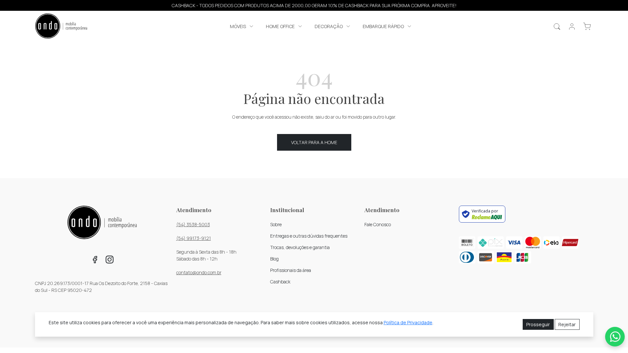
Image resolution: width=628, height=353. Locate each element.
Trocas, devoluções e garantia (300, 247)
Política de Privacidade (408, 322)
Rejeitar (567, 324)
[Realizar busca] (556, 26)
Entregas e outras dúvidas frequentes (308, 236)
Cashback (280, 281)
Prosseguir (538, 324)
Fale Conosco (377, 224)
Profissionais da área (290, 270)
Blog (274, 259)
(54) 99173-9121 (193, 238)
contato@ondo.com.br (198, 272)
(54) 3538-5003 (193, 224)
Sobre (276, 224)
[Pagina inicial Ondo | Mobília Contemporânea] (61, 26)
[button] (242, 26)
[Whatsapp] (615, 336)
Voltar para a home (314, 142)
